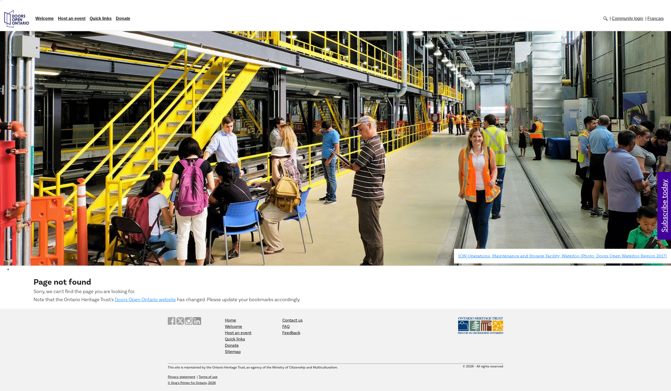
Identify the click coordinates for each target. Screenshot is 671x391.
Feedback (291, 332)
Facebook (172, 321)
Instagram (189, 321)
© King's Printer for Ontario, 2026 (192, 383)
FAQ (286, 326)
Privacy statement (181, 377)
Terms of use (208, 377)
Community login (627, 18)
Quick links (101, 18)
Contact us (292, 320)
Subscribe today (664, 205)
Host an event (71, 18)
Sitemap (233, 351)
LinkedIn (197, 321)
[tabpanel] (335, 148)
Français (655, 18)
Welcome (44, 18)
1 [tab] (8, 269)
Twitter (180, 321)
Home (230, 320)
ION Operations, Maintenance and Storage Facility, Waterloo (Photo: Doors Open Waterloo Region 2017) (562, 256)
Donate (123, 18)
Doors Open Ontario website (145, 299)
